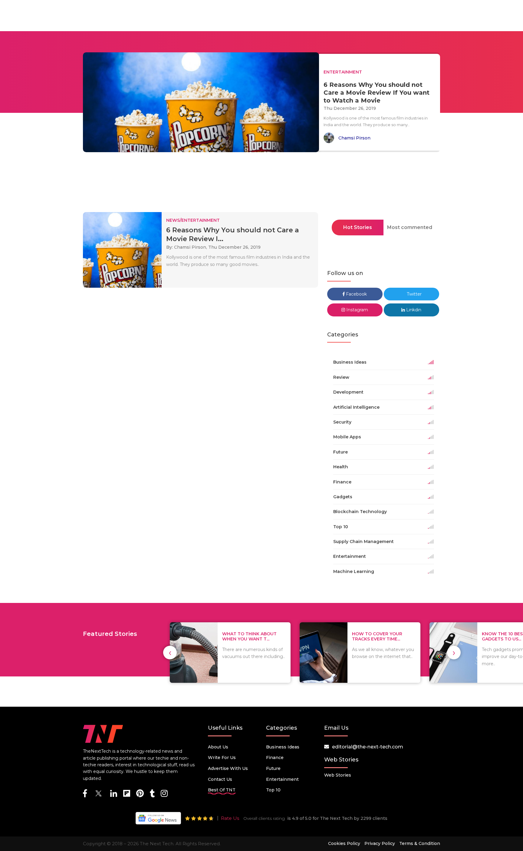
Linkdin (413, 310)
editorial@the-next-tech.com (367, 747)
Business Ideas (282, 747)
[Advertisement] (261, 184)
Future (273, 768)
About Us (218, 747)
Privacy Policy (379, 843)
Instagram (356, 310)
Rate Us (230, 818)
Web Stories (337, 775)
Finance (275, 757)
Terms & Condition (419, 843)
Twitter (414, 294)
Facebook (356, 294)
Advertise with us (228, 768)
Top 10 (273, 790)
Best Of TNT (221, 790)
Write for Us (222, 757)
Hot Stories (357, 227)
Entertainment (282, 779)
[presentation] (170, 653)
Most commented (409, 227)
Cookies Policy (344, 843)
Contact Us (220, 779)
